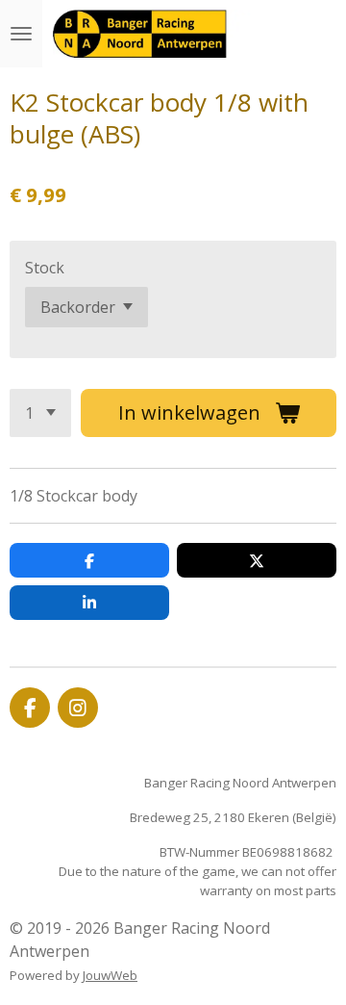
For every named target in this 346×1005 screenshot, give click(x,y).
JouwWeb (110, 975)
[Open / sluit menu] (21, 33)
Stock (44, 267)
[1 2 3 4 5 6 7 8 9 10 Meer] (40, 413)
